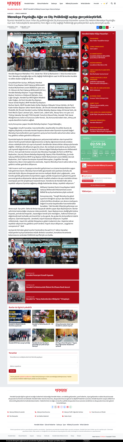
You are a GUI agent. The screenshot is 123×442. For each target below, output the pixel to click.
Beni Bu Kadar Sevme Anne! (99, 74)
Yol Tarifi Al (99, 180)
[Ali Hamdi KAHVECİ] (85, 56)
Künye (72, 436)
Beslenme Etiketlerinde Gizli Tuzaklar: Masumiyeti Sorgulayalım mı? (102, 130)
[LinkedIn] (64, 407)
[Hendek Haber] (14, 3)
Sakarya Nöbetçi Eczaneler (17, 412)
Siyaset (32, 436)
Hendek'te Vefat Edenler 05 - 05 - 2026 (42, 324)
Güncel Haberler (42, 3)
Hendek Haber (29, 3)
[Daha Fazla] (107, 27)
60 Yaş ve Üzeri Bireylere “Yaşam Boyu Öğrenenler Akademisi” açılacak (66, 344)
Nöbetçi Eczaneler (72, 3)
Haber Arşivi (67, 416)
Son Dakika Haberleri (43, 416)
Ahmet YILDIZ (94, 103)
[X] (55, 407)
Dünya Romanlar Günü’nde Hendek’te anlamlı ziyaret (64, 324)
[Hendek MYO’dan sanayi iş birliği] (20, 335)
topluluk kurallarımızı (25, 376)
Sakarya (54, 3)
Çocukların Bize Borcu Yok (98, 65)
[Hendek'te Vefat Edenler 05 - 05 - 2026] (43, 316)
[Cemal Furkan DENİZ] (85, 47)
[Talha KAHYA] (85, 39)
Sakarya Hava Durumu (43, 412)
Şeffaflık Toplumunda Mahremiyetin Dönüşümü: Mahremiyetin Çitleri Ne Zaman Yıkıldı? (100, 82)
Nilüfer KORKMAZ (96, 63)
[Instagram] (61, 407)
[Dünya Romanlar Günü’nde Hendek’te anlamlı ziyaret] (67, 316)
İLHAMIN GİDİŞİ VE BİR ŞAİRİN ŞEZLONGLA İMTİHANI (100, 57)
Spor (61, 3)
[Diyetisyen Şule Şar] (85, 129)
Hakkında (46, 436)
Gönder (12, 371)
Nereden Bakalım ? (96, 122)
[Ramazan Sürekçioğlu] (85, 121)
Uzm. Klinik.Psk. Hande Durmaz (100, 112)
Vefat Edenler (85, 3)
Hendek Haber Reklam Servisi (60, 436)
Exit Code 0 (93, 49)
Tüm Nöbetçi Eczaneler (98, 185)
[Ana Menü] (114, 3)
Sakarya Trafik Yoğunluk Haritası (73, 412)
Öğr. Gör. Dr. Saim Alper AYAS (100, 88)
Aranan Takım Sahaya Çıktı (99, 98)
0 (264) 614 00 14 (88, 180)
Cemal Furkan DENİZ (97, 46)
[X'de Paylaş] (100, 27)
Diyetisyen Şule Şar (96, 127)
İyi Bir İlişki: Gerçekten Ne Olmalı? (101, 114)
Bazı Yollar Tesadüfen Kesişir (99, 41)
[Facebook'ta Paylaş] (98, 27)
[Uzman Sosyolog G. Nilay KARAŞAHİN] (85, 80)
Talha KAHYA (94, 38)
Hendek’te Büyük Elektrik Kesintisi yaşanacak (17, 324)
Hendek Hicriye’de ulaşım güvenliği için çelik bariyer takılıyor (40, 344)
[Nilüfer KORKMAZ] (85, 64)
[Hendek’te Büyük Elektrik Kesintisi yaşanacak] (20, 316)
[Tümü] (113, 34)
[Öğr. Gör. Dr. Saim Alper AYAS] (85, 89)
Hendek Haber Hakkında (75, 441)
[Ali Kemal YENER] (85, 97)
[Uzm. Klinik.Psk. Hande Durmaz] (85, 113)
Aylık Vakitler (86, 159)
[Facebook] (52, 407)
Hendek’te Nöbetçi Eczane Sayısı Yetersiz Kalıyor (41, 9)
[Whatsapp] (70, 407)
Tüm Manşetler (13, 416)
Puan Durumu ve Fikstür (99, 412)
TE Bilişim (102, 436)
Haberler (10, 13)
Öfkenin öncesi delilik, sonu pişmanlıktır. (99, 106)
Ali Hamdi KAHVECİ (96, 54)
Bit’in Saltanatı (95, 90)
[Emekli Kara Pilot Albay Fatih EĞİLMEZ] (85, 72)
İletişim (79, 436)
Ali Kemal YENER (95, 96)
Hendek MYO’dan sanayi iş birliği (19, 343)
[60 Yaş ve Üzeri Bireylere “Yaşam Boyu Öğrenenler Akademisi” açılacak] (67, 335)
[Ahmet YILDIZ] (85, 105)
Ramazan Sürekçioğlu (97, 120)
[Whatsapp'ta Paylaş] (103, 27)
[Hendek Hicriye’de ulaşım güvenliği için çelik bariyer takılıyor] (43, 335)
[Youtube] (67, 407)
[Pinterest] (58, 407)
